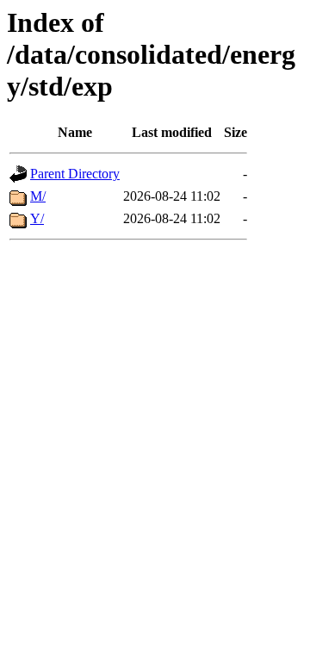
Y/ (37, 218)
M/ (38, 196)
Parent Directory (75, 173)
